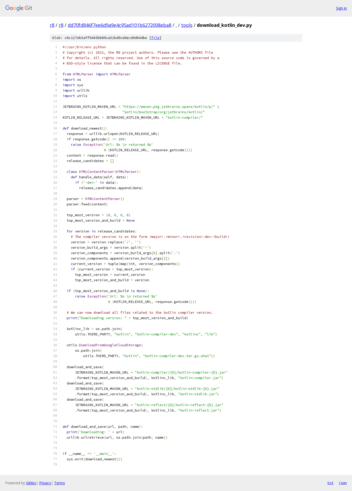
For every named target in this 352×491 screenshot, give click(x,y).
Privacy (45, 482)
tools (186, 25)
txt (330, 482)
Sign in (341, 8)
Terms (59, 482)
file (155, 38)
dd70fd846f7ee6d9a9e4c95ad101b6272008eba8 (119, 25)
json (343, 482)
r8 (52, 25)
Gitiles (31, 482)
